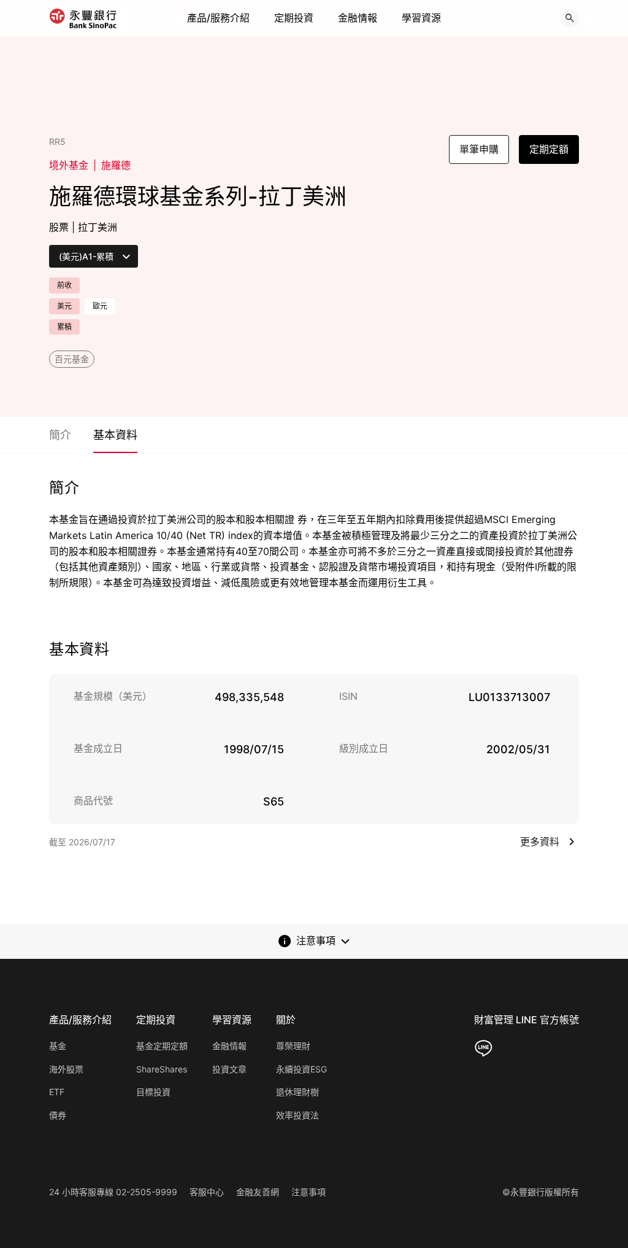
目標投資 (153, 1092)
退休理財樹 (297, 1092)
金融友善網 (257, 1192)
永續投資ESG (301, 1069)
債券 (57, 1115)
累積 (64, 326)
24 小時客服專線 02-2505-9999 (113, 1192)
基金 (57, 1046)
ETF (56, 1092)
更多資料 (539, 841)
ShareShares (161, 1069)
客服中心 (207, 1192)
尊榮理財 (293, 1046)
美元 (64, 306)
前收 (64, 285)
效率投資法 (297, 1115)
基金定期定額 (162, 1046)
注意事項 (308, 1192)
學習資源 (421, 18)
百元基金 (72, 359)
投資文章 (229, 1069)
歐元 (100, 306)
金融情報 (357, 18)
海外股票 (66, 1069)
